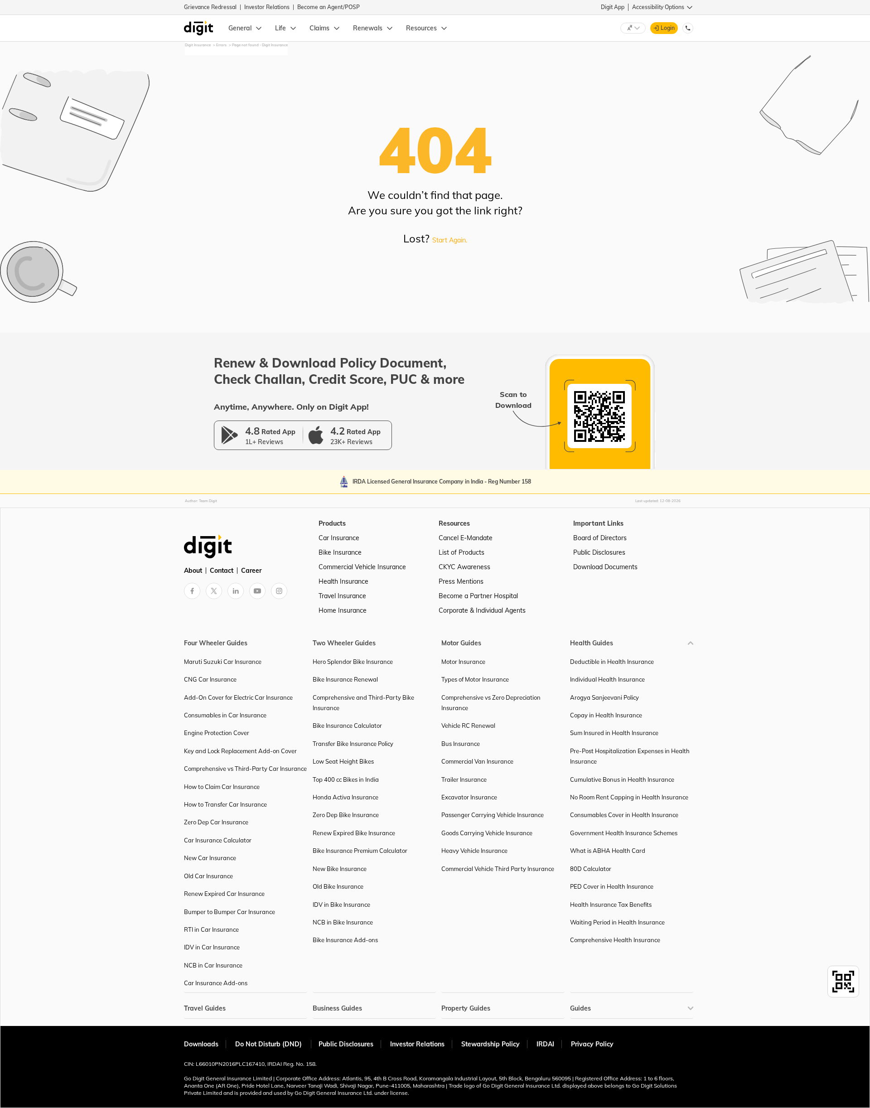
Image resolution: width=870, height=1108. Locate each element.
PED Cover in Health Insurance (611, 886)
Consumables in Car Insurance (225, 715)
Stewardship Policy (490, 1044)
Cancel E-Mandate (466, 538)
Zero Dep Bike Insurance (346, 814)
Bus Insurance (460, 743)
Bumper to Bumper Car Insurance (229, 911)
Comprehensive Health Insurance (615, 939)
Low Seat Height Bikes (343, 761)
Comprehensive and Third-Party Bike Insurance (363, 702)
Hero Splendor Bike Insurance (353, 661)
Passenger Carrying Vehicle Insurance (492, 814)
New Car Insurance (210, 857)
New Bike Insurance (340, 868)
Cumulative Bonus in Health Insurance (622, 779)
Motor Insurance (463, 661)
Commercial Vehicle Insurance (362, 567)
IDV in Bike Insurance (341, 904)
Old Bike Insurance (338, 886)
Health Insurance (343, 581)
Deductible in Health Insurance (612, 661)
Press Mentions (461, 581)
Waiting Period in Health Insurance (617, 922)
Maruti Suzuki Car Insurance (222, 661)
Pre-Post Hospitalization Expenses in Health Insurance (630, 756)
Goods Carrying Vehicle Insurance (486, 833)
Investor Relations (267, 7)
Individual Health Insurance (607, 679)
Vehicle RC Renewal (468, 725)
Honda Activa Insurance (345, 797)
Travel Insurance (342, 596)
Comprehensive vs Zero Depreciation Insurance (491, 702)
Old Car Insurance (208, 876)
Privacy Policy (592, 1044)
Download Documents (605, 567)
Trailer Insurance (464, 779)
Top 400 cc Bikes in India (346, 779)
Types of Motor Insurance (475, 679)
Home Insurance (343, 610)
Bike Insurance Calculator (347, 725)
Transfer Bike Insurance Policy (353, 743)
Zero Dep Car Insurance (216, 822)
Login (668, 27)
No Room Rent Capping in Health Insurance (629, 797)
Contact (221, 570)
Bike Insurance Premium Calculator (360, 850)
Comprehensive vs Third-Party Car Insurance (245, 768)
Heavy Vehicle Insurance (474, 850)
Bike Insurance (340, 552)
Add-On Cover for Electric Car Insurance (238, 697)
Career (251, 570)
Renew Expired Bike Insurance (354, 833)
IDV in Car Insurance (212, 947)
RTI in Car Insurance (211, 929)
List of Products (461, 552)
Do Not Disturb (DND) (269, 1044)
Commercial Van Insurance (477, 761)
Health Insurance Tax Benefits (611, 904)
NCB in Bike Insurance (343, 922)
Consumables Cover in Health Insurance (624, 814)
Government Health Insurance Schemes (623, 833)
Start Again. (449, 240)
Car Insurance (339, 538)
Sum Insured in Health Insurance (614, 732)
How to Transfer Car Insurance (225, 804)
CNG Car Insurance (210, 679)
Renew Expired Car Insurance (224, 893)
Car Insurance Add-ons (215, 983)
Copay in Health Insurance (606, 715)
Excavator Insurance (469, 797)
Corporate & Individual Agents (482, 610)
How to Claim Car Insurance (222, 786)
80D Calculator (590, 868)
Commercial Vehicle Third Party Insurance (497, 868)
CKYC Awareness (464, 567)
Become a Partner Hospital (478, 596)
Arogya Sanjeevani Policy (604, 697)
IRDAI (545, 1044)
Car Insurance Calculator (217, 840)
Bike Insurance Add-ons (345, 939)
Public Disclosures (599, 552)
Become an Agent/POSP (328, 7)
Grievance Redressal (210, 7)
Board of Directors (600, 538)
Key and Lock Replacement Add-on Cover (240, 751)
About (193, 570)
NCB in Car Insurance (213, 965)
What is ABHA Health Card (607, 850)
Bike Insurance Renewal (345, 679)
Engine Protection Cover (216, 732)
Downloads (201, 1044)
